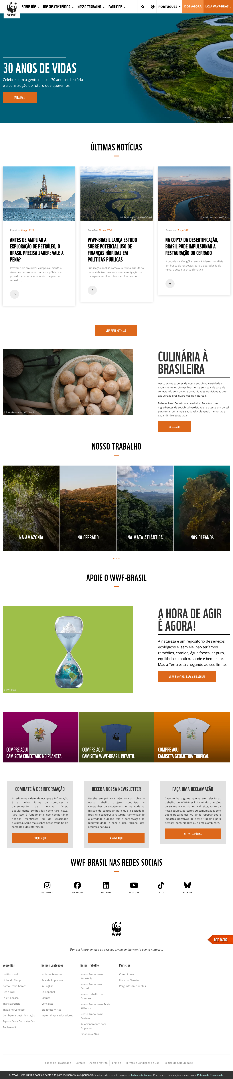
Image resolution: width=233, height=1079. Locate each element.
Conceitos (47, 1003)
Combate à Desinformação (19, 1015)
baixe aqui (174, 427)
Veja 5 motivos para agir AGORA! (187, 676)
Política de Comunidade (178, 1062)
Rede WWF (9, 991)
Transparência (11, 1003)
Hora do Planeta (129, 980)
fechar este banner (141, 1075)
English (116, 1062)
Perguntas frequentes (132, 986)
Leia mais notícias (116, 330)
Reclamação (10, 1027)
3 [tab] (116, 558)
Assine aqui (116, 838)
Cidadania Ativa (90, 1034)
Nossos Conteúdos (57, 6)
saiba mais (20, 97)
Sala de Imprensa (52, 980)
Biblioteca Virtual (52, 1009)
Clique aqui (40, 838)
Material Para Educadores (57, 1015)
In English (48, 986)
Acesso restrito (99, 1062)
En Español (48, 991)
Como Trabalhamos (14, 986)
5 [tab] (119, 558)
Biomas (46, 997)
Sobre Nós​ (29, 6)
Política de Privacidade (210, 1075)
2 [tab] (114, 558)
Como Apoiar (127, 974)
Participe (115, 6)
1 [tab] (113, 558)
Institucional (10, 974)
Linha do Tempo (12, 980)
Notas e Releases (52, 974)
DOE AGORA (220, 939)
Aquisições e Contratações (19, 1021)
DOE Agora (193, 6)
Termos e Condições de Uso (142, 1062)
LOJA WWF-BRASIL (218, 6)
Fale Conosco (11, 997)
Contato (80, 1062)
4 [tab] (118, 558)
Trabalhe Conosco (14, 1009)
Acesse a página (193, 834)
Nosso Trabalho (90, 6)
